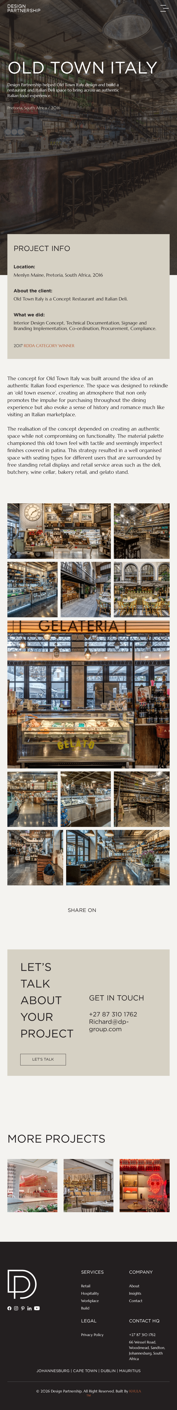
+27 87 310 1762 (113, 1014)
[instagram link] (16, 1308)
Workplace (90, 1300)
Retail (85, 1286)
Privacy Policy (92, 1334)
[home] (24, 8)
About (134, 1286)
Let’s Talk (43, 1059)
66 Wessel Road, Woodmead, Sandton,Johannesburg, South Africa (147, 1350)
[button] (165, 8)
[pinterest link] (23, 1308)
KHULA (113, 1394)
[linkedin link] (29, 1308)
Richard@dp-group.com (109, 1025)
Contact (135, 1300)
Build (85, 1308)
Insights (135, 1293)
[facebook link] (9, 1308)
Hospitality (90, 1293)
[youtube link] (37, 1308)
